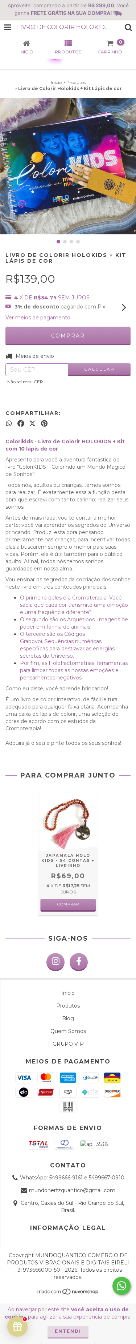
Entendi (68, 1331)
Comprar (68, 904)
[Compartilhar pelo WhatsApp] (8, 423)
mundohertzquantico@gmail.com (72, 1190)
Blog (68, 1018)
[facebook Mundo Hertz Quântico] (79, 962)
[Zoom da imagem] (128, 106)
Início (56, 82)
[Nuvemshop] (68, 1293)
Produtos (76, 82)
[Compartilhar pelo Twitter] (32, 423)
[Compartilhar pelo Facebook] (20, 423)
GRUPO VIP (68, 1044)
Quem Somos (68, 1031)
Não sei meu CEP (25, 381)
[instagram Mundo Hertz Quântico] (55, 962)
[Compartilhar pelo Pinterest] (44, 423)
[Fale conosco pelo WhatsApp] (121, 1286)
